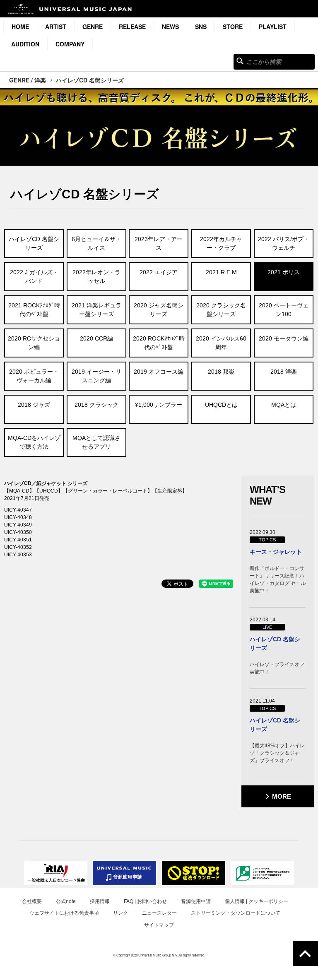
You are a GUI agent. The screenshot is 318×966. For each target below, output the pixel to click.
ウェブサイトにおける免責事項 (64, 912)
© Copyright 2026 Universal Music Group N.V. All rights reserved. (159, 955)
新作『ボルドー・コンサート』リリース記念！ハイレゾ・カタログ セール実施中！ (278, 579)
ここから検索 (239, 60)
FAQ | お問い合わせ (145, 901)
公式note (66, 901)
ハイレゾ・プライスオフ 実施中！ (277, 668)
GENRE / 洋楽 (27, 80)
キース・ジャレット (276, 551)
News (170, 26)
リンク (120, 912)
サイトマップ (159, 925)
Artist (55, 26)
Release (132, 26)
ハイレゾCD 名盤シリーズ (90, 80)
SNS (201, 26)
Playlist (273, 26)
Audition (25, 44)
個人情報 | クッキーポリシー (256, 901)
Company (69, 44)
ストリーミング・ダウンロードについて (235, 912)
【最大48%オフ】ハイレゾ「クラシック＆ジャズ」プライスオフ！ (277, 753)
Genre (92, 26)
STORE (233, 26)
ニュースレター (159, 912)
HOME (20, 26)
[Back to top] (305, 953)
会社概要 (32, 901)
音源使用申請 (196, 901)
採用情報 (100, 901)
